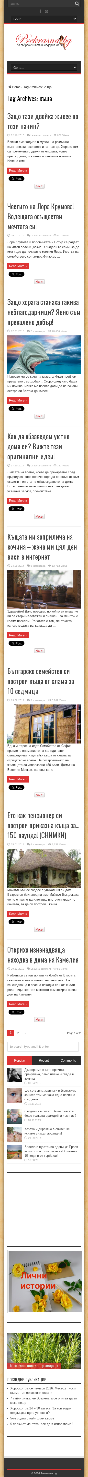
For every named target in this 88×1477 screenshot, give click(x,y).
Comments (68, 1060)
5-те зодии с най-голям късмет (33, 1418)
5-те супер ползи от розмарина (34, 1365)
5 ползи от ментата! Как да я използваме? (41, 1424)
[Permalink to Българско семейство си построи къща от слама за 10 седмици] (44, 742)
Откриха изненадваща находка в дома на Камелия (43, 954)
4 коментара (38, 844)
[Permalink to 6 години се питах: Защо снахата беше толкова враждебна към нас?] (14, 1123)
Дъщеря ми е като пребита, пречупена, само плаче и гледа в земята (49, 1074)
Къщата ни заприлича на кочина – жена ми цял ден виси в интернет (42, 547)
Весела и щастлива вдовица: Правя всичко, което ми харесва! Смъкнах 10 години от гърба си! (51, 1151)
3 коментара (38, 700)
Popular (19, 1060)
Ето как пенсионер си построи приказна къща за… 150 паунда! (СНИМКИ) (43, 825)
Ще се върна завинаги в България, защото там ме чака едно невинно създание (50, 1095)
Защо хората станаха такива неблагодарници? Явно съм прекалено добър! (43, 312)
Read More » (18, 170)
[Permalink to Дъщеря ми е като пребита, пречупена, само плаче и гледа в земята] (14, 1081)
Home (16, 87)
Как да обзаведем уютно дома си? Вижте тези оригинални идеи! (38, 446)
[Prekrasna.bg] (43, 47)
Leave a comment (41, 135)
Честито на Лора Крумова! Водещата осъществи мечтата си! (40, 216)
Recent (44, 1060)
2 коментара (38, 331)
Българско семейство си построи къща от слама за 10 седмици (40, 681)
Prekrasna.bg (49, 1473)
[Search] (77, 3)
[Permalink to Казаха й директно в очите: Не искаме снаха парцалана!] (14, 1140)
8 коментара (38, 565)
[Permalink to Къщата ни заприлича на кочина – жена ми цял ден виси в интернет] (44, 608)
